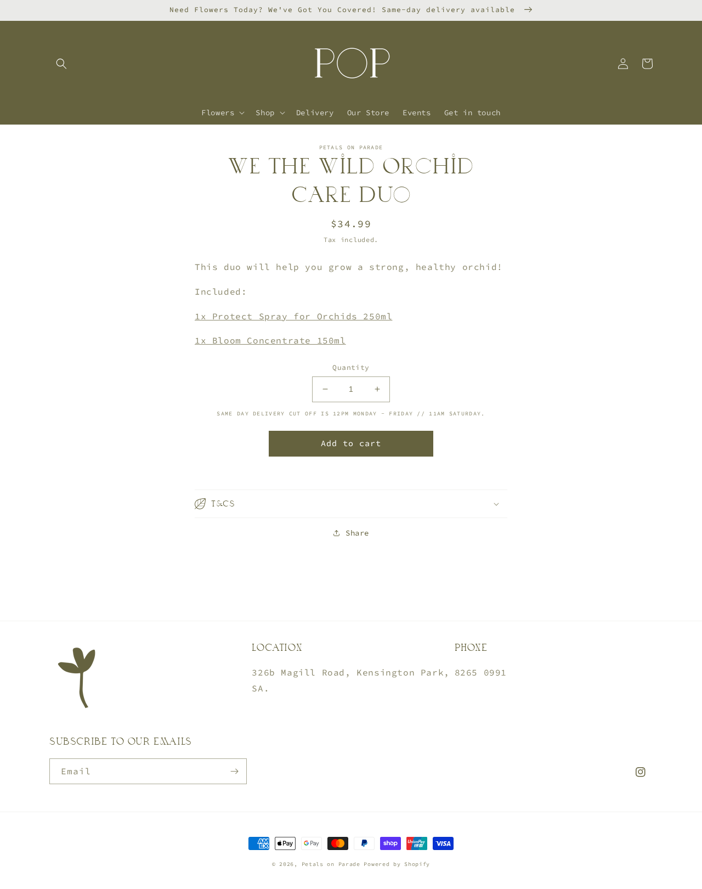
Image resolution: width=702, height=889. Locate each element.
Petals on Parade (333, 864)
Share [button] (357, 533)
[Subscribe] (234, 771)
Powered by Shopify (397, 864)
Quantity (350, 367)
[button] (61, 64)
